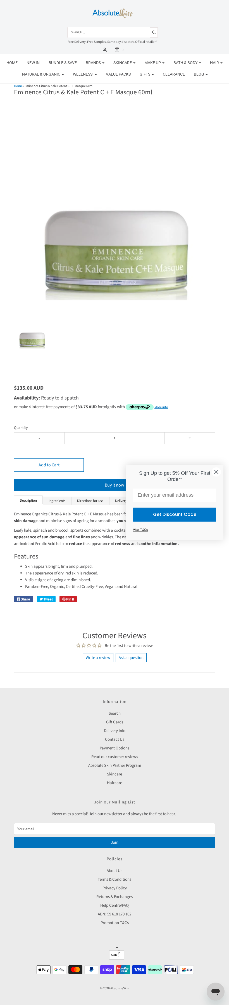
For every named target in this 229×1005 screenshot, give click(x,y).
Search (115, 713)
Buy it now (114, 485)
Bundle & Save (63, 62)
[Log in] (105, 49)
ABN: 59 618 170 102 (114, 914)
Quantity (21, 427)
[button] (32, 337)
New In (33, 62)
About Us (114, 871)
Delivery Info (114, 731)
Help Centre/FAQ (114, 905)
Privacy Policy (114, 888)
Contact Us (114, 739)
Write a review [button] (98, 658)
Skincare (114, 774)
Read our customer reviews (114, 757)
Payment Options (114, 748)
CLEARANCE (174, 74)
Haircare (114, 783)
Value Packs (118, 74)
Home (12, 62)
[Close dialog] (216, 472)
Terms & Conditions (114, 879)
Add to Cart (49, 465)
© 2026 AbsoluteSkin (114, 988)
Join (114, 842)
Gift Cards (114, 722)
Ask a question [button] (131, 658)
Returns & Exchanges (114, 897)
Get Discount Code (174, 514)
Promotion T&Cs (115, 923)
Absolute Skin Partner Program (114, 765)
